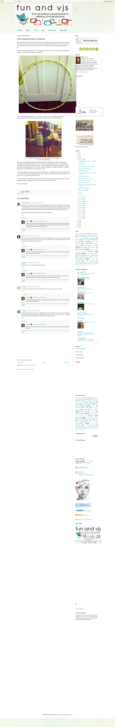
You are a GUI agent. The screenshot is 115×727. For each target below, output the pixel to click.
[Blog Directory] (87, 510)
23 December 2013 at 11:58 (33, 262)
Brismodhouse (93, 236)
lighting (82, 247)
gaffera (60, 714)
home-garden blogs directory (81, 473)
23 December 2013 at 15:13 (39, 297)
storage (86, 260)
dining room (85, 239)
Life (22, 193)
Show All (96, 342)
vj (82, 263)
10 (78, 225)
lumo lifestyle (80, 302)
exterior (82, 242)
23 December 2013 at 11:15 (37, 202)
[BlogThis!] (23, 191)
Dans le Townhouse (82, 313)
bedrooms (95, 235)
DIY (91, 239)
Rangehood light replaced (84, 180)
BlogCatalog (86, 515)
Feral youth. (87, 278)
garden (87, 243)
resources (52, 30)
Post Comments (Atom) (29, 365)
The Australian (79, 351)
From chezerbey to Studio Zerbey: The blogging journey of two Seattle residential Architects (86, 334)
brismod (28, 221)
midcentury (80, 251)
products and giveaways (90, 255)
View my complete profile (81, 72)
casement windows (89, 238)
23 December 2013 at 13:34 (33, 286)
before (79, 236)
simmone (23, 310)
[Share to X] (25, 191)
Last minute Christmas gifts (84, 168)
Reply (22, 214)
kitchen (85, 245)
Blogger (70, 714)
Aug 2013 (80, 203)
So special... (87, 293)
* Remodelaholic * (81, 338)
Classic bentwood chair (84, 176)
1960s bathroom (79, 233)
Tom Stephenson (81, 291)
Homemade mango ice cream (85, 178)
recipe (94, 257)
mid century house (94, 249)
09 (78, 227)
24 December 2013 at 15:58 (33, 310)
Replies (25, 218)
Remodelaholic (79, 354)
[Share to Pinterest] (28, 191)
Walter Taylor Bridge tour (84, 182)
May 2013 (80, 209)
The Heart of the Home (90, 322)
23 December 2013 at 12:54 (39, 273)
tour (43, 30)
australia (81, 506)
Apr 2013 (80, 211)
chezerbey (80, 331)
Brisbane (86, 236)
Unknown (23, 286)
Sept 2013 (81, 201)
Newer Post (20, 362)
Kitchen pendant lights (83, 170)
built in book (78, 238)
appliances (92, 233)
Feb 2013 (80, 216)
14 (78, 155)
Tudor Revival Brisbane (84, 188)
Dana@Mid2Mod (25, 202)
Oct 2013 (80, 199)
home (20, 30)
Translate (87, 463)
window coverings (79, 265)
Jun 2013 (80, 207)
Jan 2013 (80, 218)
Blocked (80, 192)
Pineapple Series (93, 253)
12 (78, 220)
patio (87, 253)
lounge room (91, 247)
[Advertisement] (80, 573)
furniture (77, 243)
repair (91, 259)
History (77, 245)
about (28, 30)
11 (78, 222)
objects (90, 251)
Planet (84, 505)
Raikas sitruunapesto (89, 303)
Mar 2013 (80, 213)
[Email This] (21, 191)
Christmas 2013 (82, 164)
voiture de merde (91, 263)
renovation (79, 259)
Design (77, 239)
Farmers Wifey (81, 318)
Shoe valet (80, 194)
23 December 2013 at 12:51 (39, 249)
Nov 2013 (80, 197)
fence (93, 242)
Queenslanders (83, 257)
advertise (63, 30)
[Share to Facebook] (26, 191)
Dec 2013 (80, 159)
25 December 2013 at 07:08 (39, 324)
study (93, 260)
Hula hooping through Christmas (86, 166)
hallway (94, 243)
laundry (91, 245)
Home (43, 362)
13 (78, 157)
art (97, 233)
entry (97, 239)
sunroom (77, 262)
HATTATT (79, 320)
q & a (36, 30)
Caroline (23, 235)
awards (79, 235)
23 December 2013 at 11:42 (33, 235)
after (86, 233)
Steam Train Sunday (83, 190)
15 (78, 153)
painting (78, 254)
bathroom (86, 235)
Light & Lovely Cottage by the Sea (84, 289)
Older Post (67, 362)
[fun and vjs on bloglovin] (82, 499)
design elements (81, 288)
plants (78, 255)
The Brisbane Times (80, 348)
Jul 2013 (80, 205)
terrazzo (86, 262)
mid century (80, 249)
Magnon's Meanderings (83, 277)
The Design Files (81, 272)
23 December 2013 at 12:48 (39, 221)
